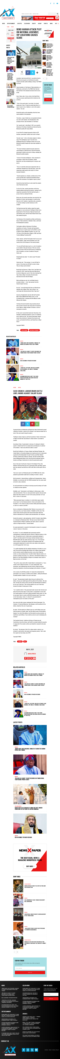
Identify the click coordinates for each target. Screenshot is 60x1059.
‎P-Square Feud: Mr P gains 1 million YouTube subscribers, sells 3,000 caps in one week (10, 1034)
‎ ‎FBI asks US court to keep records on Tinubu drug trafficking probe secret (10, 76)
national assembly (34, 330)
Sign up (48, 99)
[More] (37, 72)
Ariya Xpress (12, 34)
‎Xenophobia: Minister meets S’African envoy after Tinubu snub (49, 58)
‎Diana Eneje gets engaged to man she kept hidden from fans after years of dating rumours (10, 92)
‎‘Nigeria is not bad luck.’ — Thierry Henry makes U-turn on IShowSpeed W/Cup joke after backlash (31, 1018)
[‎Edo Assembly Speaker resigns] (11, 101)
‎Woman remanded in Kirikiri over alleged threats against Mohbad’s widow (10, 1023)
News (12, 26)
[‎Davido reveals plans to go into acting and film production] (44, 45)
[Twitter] (13, 38)
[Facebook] (50, 2)
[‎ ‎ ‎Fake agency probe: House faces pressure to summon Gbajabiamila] (44, 64)
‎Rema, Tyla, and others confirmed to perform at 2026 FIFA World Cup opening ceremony (31, 1023)
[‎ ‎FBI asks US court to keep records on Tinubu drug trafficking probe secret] (11, 69)
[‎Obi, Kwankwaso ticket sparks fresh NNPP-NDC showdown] (44, 51)
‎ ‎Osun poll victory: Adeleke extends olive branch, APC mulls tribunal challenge (29, 369)
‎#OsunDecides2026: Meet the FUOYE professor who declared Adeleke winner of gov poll (29, 377)
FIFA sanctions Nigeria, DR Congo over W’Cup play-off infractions (31, 1036)
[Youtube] (57, 2)
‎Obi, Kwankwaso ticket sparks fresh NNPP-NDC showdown (49, 51)
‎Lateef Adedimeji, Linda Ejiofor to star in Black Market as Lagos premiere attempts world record (10, 1029)
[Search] (57, 14)
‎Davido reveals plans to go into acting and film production (49, 45)
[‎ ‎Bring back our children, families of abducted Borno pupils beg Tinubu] (11, 53)
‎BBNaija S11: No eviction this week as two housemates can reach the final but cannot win (49, 72)
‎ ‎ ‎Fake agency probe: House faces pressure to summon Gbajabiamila (49, 65)
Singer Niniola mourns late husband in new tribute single (9, 1020)
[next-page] (46, 79)
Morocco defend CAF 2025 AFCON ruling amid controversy (31, 1032)
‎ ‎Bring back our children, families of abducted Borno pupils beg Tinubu (10, 60)
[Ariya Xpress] (8, 34)
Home (8, 26)
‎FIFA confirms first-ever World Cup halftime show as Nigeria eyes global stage (31, 1028)
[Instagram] (54, 2)
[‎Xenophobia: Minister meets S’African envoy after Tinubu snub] (44, 57)
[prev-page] (44, 79)
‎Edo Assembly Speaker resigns (10, 106)
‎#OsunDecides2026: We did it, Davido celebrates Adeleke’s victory (30, 994)
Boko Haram (24, 330)
